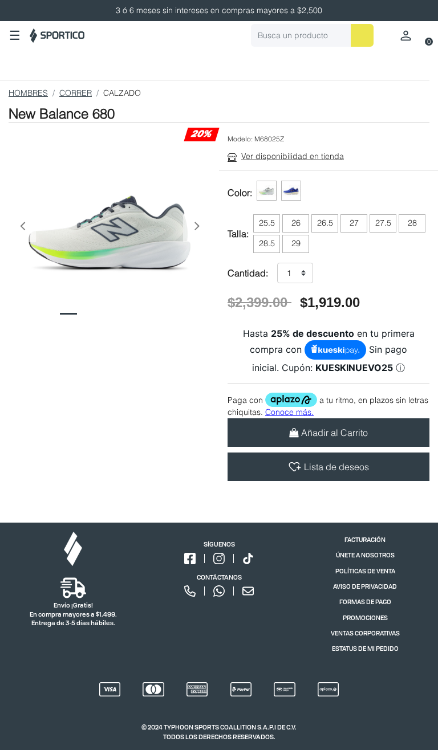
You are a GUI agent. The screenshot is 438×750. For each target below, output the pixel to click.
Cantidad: (248, 273)
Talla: (238, 233)
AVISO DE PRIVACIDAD (365, 586)
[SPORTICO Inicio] (57, 35)
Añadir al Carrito (334, 432)
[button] (22, 228)
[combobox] (312, 35)
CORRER (75, 93)
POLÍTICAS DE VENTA (365, 570)
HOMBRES (28, 93)
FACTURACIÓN (365, 539)
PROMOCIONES (365, 617)
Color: (240, 192)
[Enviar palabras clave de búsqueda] (362, 35)
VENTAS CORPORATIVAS (365, 633)
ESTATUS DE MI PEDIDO (365, 648)
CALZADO (122, 93)
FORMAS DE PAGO (365, 601)
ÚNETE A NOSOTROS (365, 555)
